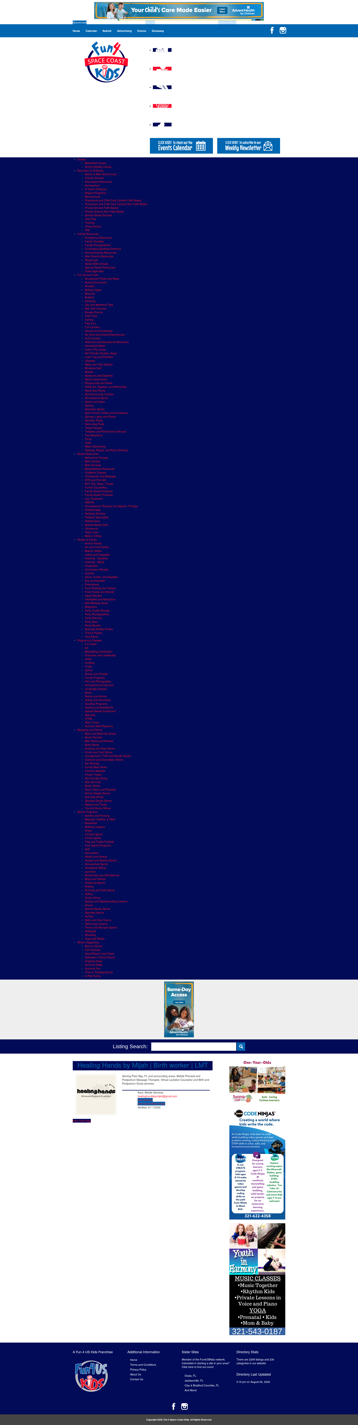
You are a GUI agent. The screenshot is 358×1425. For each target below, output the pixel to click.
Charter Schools (94, 178)
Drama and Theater (96, 674)
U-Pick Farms (93, 976)
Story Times (92, 722)
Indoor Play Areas (95, 349)
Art (86, 648)
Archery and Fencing (97, 815)
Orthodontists (93, 510)
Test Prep (90, 219)
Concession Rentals (96, 569)
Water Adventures (95, 446)
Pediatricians (92, 521)
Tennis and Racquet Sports (101, 927)
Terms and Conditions (143, 1364)
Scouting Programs (96, 704)
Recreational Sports (96, 398)
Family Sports (93, 838)
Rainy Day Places (95, 390)
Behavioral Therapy (96, 457)
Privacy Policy (138, 1369)
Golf (87, 849)
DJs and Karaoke (95, 580)
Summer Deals (93, 965)
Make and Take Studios (99, 364)
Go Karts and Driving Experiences (105, 334)
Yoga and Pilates (95, 938)
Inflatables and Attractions (100, 599)
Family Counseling (96, 487)
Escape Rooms (94, 312)
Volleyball (90, 931)
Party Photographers (97, 614)
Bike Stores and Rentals (99, 741)
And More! (191, 1390)
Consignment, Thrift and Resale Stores (108, 756)
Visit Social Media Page (151, 1103)
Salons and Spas (95, 401)
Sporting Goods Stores (98, 800)
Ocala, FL (190, 1375)
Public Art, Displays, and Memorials (105, 387)
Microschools (92, 196)
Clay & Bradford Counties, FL (202, 1385)
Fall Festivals (92, 950)
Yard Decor (91, 636)
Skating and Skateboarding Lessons (106, 901)
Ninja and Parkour (95, 879)
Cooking (90, 662)
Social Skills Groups (96, 263)
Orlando (150, 22)
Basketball (91, 823)
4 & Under (91, 644)
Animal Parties (93, 543)
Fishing (89, 319)
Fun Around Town (87, 275)
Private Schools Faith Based (101, 208)
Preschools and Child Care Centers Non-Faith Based (116, 204)
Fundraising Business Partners (103, 249)
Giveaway (158, 31)
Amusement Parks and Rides (102, 278)
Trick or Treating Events (99, 972)
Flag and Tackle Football (99, 841)
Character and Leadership (100, 655)
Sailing (89, 894)
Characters (91, 566)
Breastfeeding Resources (100, 469)
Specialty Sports (94, 912)
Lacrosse (90, 871)
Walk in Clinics (93, 536)
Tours (88, 439)
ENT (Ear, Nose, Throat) (99, 484)
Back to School (93, 946)
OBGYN (89, 502)
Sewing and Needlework (99, 707)
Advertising (124, 31)
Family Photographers (98, 245)
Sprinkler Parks (94, 420)
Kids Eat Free (93, 782)
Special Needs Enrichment (100, 711)
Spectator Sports (95, 409)
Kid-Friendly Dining (96, 778)
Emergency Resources (98, 237)
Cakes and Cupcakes (97, 554)
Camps (81, 159)
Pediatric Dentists (95, 513)
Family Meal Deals (96, 767)
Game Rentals (93, 595)
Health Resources (87, 454)
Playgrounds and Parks (98, 383)
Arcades (90, 286)
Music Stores (92, 786)
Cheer (88, 830)
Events (141, 31)
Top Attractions (94, 435)
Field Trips (91, 316)
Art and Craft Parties (97, 547)
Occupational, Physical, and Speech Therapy (111, 506)
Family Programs (95, 677)
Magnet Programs (95, 193)
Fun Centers (92, 327)
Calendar (91, 31)
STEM (88, 718)
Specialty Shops (94, 797)
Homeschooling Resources (101, 252)
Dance (88, 670)
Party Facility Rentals (97, 610)
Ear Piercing (92, 763)
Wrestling (90, 935)
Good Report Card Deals (99, 953)
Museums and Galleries (99, 375)
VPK (87, 230)
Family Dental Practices (99, 491)
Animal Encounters (96, 282)
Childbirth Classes (95, 472)
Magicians (91, 607)
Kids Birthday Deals (96, 603)
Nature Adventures (96, 379)
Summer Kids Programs (99, 726)
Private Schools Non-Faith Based (104, 211)
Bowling (89, 297)
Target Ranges (93, 428)
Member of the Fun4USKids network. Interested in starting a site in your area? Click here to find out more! (206, 1363)
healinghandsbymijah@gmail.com (157, 1096)
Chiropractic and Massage (100, 476)
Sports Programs (87, 812)
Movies (89, 372)
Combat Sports (94, 834)
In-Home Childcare (96, 189)
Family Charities (94, 241)
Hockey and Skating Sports (101, 860)
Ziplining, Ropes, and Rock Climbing (106, 450)
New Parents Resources (99, 256)
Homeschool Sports (96, 864)
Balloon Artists (93, 551)
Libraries (90, 360)
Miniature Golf (93, 368)
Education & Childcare (90, 170)
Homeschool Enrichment (99, 685)
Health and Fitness (96, 856)
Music (88, 692)
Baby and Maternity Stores (100, 733)
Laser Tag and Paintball (99, 357)
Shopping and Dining (89, 730)
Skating (89, 405)
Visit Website (145, 1100)
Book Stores (92, 745)
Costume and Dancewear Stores (104, 759)
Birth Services (93, 465)
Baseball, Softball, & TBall (100, 819)
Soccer (89, 905)
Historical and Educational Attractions (107, 342)
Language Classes (96, 689)
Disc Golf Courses (95, 308)
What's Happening (88, 942)
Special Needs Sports (97, 909)
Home (76, 31)
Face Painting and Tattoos (100, 588)
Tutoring (90, 222)
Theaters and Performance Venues (105, 431)
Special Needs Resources (100, 267)
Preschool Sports (95, 882)
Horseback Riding (95, 868)
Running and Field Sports (100, 890)
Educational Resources (98, 181)
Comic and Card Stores (98, 752)
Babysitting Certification (98, 651)
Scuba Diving (92, 897)
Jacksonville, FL (194, 1380)
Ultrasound (91, 528)
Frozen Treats (93, 774)
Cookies (89, 573)
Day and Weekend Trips (99, 305)
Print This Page (82, 1121)
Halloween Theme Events (100, 957)
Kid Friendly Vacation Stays (101, 353)
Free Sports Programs (98, 845)
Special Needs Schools (98, 215)
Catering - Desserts (96, 558)
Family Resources (88, 234)
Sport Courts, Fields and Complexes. (106, 413)
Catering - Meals (94, 562)
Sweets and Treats (96, 804)
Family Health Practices (99, 495)
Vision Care (91, 532)
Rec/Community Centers (99, 394)
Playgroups (91, 260)
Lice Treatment (94, 498)
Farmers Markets (95, 771)
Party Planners (93, 618)
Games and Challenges (99, 331)
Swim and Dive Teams (98, 920)
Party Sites (91, 621)
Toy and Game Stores (98, 808)
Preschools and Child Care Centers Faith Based (113, 200)
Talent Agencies (94, 271)
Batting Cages (93, 290)
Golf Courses (92, 338)
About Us (135, 1374)
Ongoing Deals (93, 961)
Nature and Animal (96, 696)
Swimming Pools (94, 424)
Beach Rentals (93, 737)
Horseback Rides (95, 346)
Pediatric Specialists (96, 517)
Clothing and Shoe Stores (100, 748)
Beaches (90, 293)
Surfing (89, 916)
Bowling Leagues (95, 827)
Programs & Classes (89, 640)
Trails (88, 442)
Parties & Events (87, 539)
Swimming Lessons (96, 924)
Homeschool (92, 185)
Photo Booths (93, 625)
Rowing (89, 886)
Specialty (90, 715)
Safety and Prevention (98, 700)
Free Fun (90, 323)
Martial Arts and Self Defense (102, 875)
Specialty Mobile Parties (99, 629)
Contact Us (136, 1379)
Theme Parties (93, 633)
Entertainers (92, 584)
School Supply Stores (97, 793)
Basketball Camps (95, 163)
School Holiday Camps (98, 167)
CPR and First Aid (95, 480)
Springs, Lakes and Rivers (100, 416)
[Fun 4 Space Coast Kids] (106, 61)
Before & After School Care (101, 174)
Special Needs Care (96, 525)
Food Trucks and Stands (99, 592)
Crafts (88, 666)
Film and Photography (98, 681)
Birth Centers (92, 461)
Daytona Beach (227, 22)
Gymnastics (92, 853)
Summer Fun (92, 968)
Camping (90, 301)
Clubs (88, 659)
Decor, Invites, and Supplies (101, 577)
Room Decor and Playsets (100, 789)
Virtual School (93, 226)
